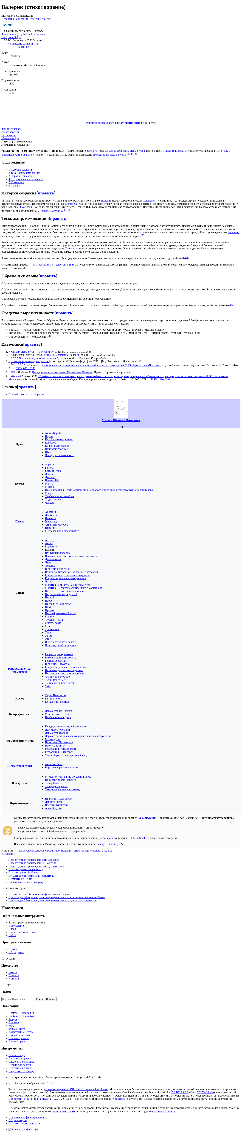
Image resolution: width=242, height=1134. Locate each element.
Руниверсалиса (120, 1098)
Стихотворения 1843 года (24, 872)
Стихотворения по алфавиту (26, 869)
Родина (49, 616)
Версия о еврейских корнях (61, 767)
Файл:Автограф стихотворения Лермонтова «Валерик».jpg (11, 133)
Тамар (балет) (53, 783)
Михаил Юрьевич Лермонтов (121, 420)
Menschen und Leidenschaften (62, 530)
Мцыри (49, 486)
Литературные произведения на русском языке (37, 866)
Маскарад (51, 521)
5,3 (23, 364)
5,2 (19, 364)
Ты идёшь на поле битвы (60, 682)
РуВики (28, 1098)
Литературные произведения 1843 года (32, 862)
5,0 (12, 364)
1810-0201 (164, 379)
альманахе (7, 154)
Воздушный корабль (57, 552)
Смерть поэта (53, 622)
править (46, 193)
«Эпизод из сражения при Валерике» (24, 45)
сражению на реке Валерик (109, 154)
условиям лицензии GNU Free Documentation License (76, 1089)
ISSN (19, 368)
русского (91, 150)
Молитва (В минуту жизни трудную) (67, 584)
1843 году (222, 150)
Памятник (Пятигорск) (59, 742)
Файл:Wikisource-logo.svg (101, 122)
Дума (48, 562)
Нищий (49, 597)
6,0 (12, 371)
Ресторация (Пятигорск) (59, 751)
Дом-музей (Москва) (57, 729)
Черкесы (50, 502)
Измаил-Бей (52, 480)
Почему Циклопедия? (108, 844)
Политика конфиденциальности (28, 1117)
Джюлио (50, 477)
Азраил (49, 464)
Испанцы (50, 518)
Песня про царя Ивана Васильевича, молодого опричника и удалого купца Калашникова (99, 489)
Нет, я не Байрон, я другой (61, 594)
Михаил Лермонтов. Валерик (62, 354)
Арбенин (50, 511)
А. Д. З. (49, 540)
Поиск (6, 992)
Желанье (50, 565)
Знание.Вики (147, 817)
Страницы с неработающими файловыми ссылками (40, 894)
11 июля (166, 150)
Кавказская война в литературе (27, 882)
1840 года (177, 150)
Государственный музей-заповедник (67, 726)
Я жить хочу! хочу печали (60, 641)
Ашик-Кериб (53, 433)
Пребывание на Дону (58, 717)
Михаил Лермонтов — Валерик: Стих (34, 351)
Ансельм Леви (54, 764)
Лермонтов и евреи (19, 765)
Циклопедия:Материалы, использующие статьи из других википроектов (53, 900)
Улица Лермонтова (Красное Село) (66, 755)
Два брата (51, 515)
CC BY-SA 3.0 (179, 1092)
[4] (135, 153)
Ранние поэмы (54, 698)
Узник (48, 635)
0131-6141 (29, 368)
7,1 (15, 375)
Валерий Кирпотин (57, 804)
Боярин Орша (53, 470)
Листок (49, 581)
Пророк (49, 610)
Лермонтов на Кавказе (58, 710)
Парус (48, 600)
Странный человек (56, 524)
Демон (49, 474)
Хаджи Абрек (53, 499)
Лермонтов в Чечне (20, 878)
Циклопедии (105, 837)
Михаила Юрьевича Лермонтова (125, 150)
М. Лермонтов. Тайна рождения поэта (68, 776)
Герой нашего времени (59, 439)
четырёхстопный (43, 264)
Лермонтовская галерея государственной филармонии (78, 735)
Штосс (49, 452)
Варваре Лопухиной (52, 210)
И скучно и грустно (57, 568)
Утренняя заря (24, 154)
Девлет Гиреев (54, 801)
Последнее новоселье (58, 603)
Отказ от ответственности (24, 1123)
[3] (132, 153)
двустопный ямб (66, 264)
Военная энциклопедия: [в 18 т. (30, 361)
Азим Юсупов (53, 808)
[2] (130, 153)
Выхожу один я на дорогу (60, 657)
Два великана (53, 559)
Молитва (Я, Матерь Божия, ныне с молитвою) (73, 587)
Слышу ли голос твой (58, 676)
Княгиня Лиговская (57, 445)
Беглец (49, 467)
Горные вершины (55, 660)
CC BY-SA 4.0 (205, 1092)
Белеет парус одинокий (59, 654)
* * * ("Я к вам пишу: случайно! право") (35, 358)
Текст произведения (129, 122)
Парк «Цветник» (55, 745)
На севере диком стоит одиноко (64, 670)
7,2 (19, 375)
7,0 (12, 375)
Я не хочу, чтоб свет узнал (61, 645)
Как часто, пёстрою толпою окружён (67, 575)
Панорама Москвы (56, 448)
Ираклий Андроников (58, 798)
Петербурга (71, 248)
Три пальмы (52, 629)
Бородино (51, 546)
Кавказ (205, 248)
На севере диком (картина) (61, 779)
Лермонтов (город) (56, 732)
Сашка (49, 493)
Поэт (48, 606)
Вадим (49, 436)
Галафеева (149, 200)
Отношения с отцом (57, 714)
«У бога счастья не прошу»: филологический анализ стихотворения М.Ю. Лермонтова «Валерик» (101, 365)
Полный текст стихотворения (26, 394)
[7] (142, 235)
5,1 (15, 364)
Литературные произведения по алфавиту (34, 859)
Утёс (48, 638)
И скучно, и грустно (57, 663)
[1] (127, 153)
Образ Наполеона (55, 695)
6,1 (15, 371)
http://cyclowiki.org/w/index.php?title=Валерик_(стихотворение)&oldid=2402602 (65, 850)
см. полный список (63, 1111)
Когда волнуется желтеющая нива (65, 578)
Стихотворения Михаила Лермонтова (31, 875)
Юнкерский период (57, 701)
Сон (47, 626)
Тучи (48, 632)
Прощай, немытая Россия (60, 613)
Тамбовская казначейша (59, 496)
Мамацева (71, 203)
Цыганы (50, 527)
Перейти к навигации (14, 18)
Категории (7, 853)
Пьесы (19, 521)
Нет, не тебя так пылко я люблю (64, 591)
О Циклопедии (18, 1120)
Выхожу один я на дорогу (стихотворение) (71, 556)
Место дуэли (52, 739)
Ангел (49, 543)
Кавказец (50, 442)
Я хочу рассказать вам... (59, 455)
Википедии (15, 1098)
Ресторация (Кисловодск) (60, 748)
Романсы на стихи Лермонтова (19, 670)
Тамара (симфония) (56, 786)
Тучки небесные (55, 679)
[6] (68, 210)
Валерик (106, 200)
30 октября (25, 206)
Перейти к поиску (39, 18)
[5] (65, 210)
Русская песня (54, 619)
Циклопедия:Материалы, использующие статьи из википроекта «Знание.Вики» (57, 897)
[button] (3, 958)
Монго (49, 483)
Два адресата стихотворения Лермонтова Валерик (62, 372)
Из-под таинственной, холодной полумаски (71, 571)
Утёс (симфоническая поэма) (62, 789)
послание (233, 232)
